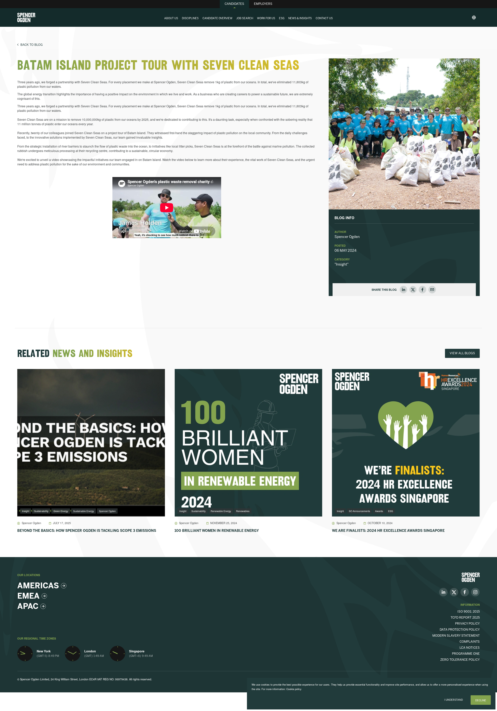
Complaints (470, 641)
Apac (27, 606)
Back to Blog (31, 44)
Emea (28, 596)
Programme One (466, 653)
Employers (263, 4)
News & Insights (300, 18)
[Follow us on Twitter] (454, 591)
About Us (171, 18)
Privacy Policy (467, 623)
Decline (480, 700)
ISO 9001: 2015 (468, 611)
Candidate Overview (217, 18)
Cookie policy (294, 689)
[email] (432, 289)
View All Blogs (462, 353)
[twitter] (413, 289)
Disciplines (190, 18)
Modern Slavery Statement (456, 635)
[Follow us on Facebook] (464, 591)
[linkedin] (403, 289)
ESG (281, 18)
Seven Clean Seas (94, 82)
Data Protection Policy (460, 629)
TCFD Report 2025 (465, 617)
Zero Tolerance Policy (460, 659)
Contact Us (324, 18)
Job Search (244, 18)
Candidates (234, 4)
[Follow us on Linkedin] (443, 591)
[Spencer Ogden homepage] (26, 17)
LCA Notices (470, 647)
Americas (38, 586)
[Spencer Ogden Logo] (471, 577)
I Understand (453, 700)
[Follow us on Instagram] (475, 591)
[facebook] (422, 289)
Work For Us (266, 18)
